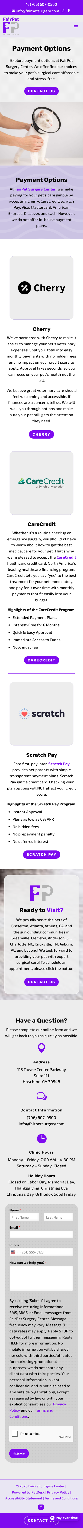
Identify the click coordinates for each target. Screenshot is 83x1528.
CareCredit (66, 557)
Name (15, 1210)
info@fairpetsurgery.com (41, 1123)
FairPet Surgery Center (35, 189)
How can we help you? (28, 1262)
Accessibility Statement (23, 1498)
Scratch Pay (59, 763)
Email (14, 1227)
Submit (19, 1454)
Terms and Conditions (61, 1498)
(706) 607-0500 (41, 1117)
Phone (14, 1245)
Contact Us (41, 91)
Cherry (41, 434)
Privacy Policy (58, 1492)
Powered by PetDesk (28, 1492)
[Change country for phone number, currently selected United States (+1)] (14, 1252)
